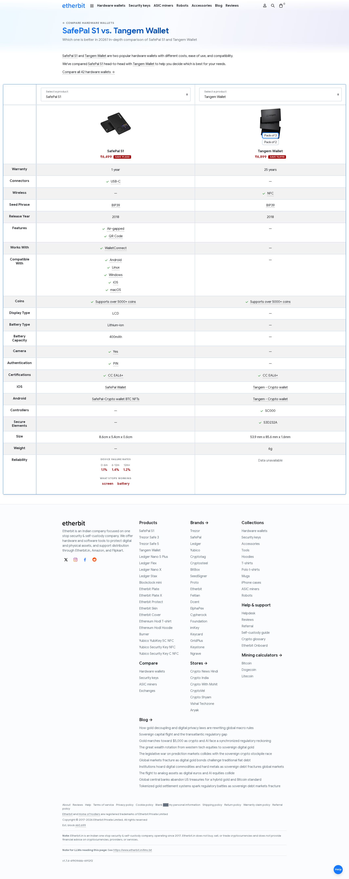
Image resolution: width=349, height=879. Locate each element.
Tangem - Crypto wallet (270, 387)
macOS (115, 290)
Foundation (198, 621)
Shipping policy (213, 805)
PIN (115, 364)
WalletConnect (116, 248)
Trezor (195, 531)
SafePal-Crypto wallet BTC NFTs (115, 399)
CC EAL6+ (115, 375)
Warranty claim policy (257, 805)
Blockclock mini (150, 583)
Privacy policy (125, 805)
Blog (218, 6)
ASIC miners (163, 6)
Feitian (195, 596)
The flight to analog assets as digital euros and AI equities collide (186, 773)
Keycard (196, 634)
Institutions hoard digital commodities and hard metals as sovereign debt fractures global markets (211, 767)
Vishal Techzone (202, 704)
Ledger (195, 544)
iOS (115, 282)
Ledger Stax (148, 576)
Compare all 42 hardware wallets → (88, 72)
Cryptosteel (199, 563)
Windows (116, 275)
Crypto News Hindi (204, 671)
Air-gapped (115, 229)
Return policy (233, 805)
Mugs (246, 576)
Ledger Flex (148, 563)
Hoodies (248, 557)
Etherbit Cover (150, 615)
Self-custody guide (256, 633)
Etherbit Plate (149, 589)
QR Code (116, 236)
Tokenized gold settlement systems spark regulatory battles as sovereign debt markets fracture (209, 786)
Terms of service (104, 805)
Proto (194, 583)
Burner (144, 634)
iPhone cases (251, 583)
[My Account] (264, 5)
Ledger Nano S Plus (153, 557)
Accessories (202, 6)
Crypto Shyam (200, 697)
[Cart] (281, 5)
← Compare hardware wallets (88, 23)
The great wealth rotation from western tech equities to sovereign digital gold (196, 747)
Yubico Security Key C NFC (159, 654)
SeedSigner (198, 576)
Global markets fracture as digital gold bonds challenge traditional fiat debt (195, 760)
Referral (247, 626)
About (66, 805)
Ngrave (195, 654)
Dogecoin (249, 670)
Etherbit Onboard (255, 646)
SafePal (195, 537)
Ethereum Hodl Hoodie (155, 628)
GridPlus (196, 641)
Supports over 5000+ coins (116, 302)
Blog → (146, 719)
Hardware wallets (111, 6)
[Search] (272, 5)
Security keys (139, 6)
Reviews (232, 6)
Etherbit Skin (148, 608)
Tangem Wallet (95, 56)
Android (116, 260)
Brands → (199, 522)
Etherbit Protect (151, 602)
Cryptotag (198, 557)
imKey (194, 628)
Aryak (194, 710)
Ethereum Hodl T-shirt (155, 621)
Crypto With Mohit (204, 684)
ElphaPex (197, 608)
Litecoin (247, 676)
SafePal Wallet (115, 387)
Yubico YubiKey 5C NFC (156, 641)
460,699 (80, 825)
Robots (182, 6)
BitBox (195, 570)
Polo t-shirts (251, 570)
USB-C (116, 181)
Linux (116, 267)
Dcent (194, 602)
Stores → (199, 663)
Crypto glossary (253, 639)
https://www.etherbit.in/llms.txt (132, 850)
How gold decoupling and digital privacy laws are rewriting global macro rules (196, 728)
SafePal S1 (70, 56)
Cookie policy (145, 805)
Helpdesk (248, 613)
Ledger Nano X (150, 570)
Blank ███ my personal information (178, 805)
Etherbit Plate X (150, 596)
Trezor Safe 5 (149, 544)
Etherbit (196, 589)
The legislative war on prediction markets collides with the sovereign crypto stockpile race (205, 754)
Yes (115, 352)
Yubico (195, 550)
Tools (245, 550)
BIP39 (115, 205)
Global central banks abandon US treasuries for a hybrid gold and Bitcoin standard (200, 780)
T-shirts (247, 563)
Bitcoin (247, 663)
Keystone (197, 647)
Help (88, 805)
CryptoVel (197, 691)
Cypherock (198, 615)
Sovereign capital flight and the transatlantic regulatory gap (183, 734)
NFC (270, 193)
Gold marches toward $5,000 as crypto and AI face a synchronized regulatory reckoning (205, 741)
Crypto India (199, 678)
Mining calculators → (262, 655)
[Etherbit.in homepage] (73, 6)
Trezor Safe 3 (149, 537)
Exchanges (147, 691)
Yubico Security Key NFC (157, 647)
